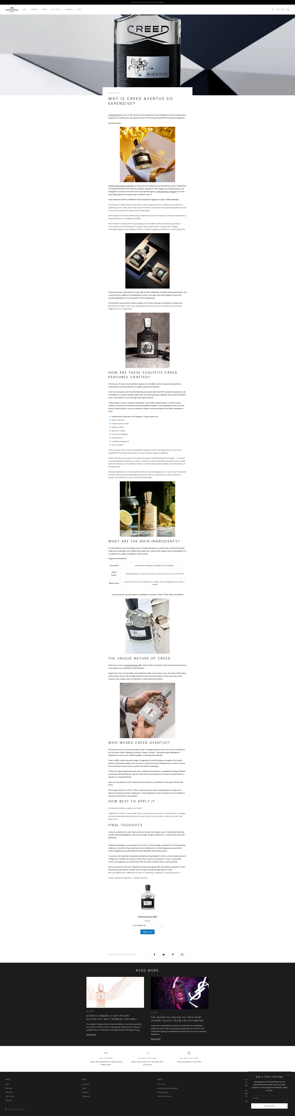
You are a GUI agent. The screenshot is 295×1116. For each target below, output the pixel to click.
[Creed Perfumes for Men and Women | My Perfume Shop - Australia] (147, 710)
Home (44, 9)
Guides (154, 1013)
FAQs (84, 1088)
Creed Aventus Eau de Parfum (121, 186)
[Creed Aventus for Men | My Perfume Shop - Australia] (147, 261)
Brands (68, 9)
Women (34, 9)
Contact (85, 1084)
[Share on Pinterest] (172, 954)
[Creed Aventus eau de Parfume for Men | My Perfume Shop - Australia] (147, 154)
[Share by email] (182, 954)
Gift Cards (10, 1096)
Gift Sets (56, 9)
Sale (79, 9)
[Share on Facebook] (154, 954)
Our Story (161, 1084)
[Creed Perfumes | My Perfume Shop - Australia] (147, 626)
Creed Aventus (114, 115)
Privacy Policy (162, 1092)
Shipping (85, 1096)
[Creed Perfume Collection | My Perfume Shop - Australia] (147, 340)
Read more (91, 1034)
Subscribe (269, 1106)
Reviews (90, 1011)
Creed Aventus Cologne (166, 191)
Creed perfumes (131, 665)
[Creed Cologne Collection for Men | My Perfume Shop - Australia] (147, 509)
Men (24, 9)
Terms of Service (164, 1096)
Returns (85, 1092)
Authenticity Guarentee (167, 1088)
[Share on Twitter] (163, 954)
